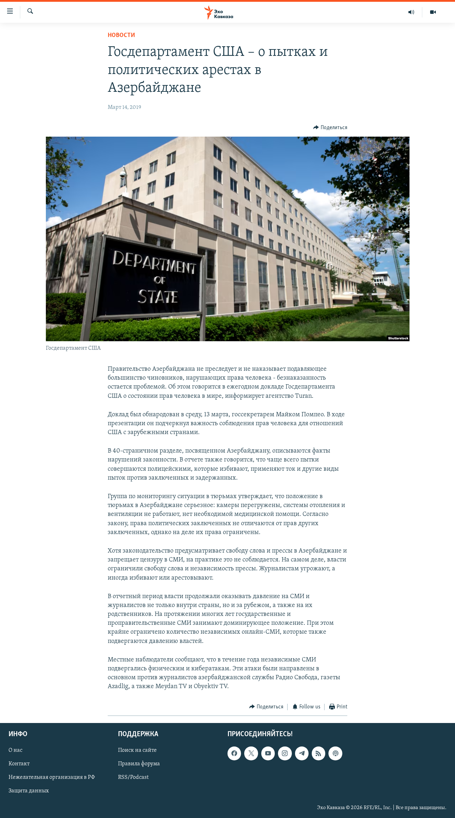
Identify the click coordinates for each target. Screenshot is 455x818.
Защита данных (29, 791)
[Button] (330, 127)
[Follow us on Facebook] (234, 753)
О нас (15, 750)
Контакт (19, 764)
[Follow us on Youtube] (268, 753)
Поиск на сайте (137, 750)
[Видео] (433, 12)
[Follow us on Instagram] (284, 753)
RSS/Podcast (133, 778)
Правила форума (139, 764)
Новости (121, 35)
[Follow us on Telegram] (302, 753)
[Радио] (411, 12)
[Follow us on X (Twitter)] (251, 753)
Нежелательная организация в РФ (52, 778)
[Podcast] (335, 753)
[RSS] (318, 753)
